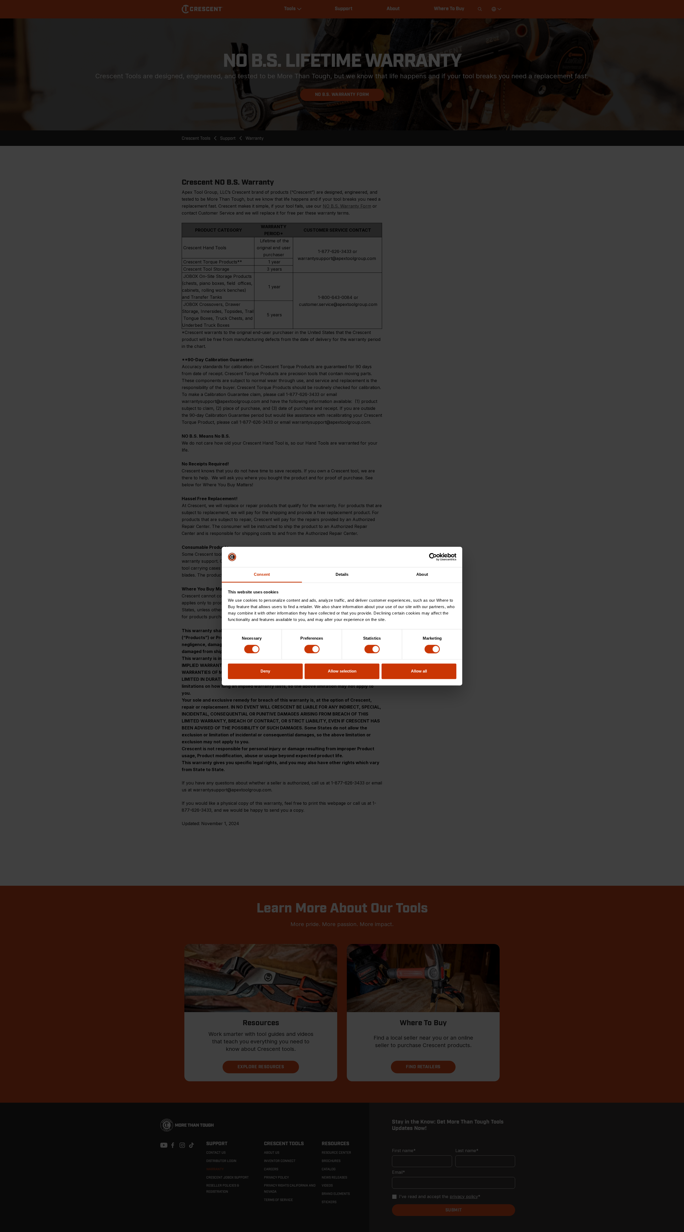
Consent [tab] (262, 574)
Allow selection (342, 671)
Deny (265, 671)
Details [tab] (342, 574)
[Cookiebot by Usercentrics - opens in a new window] (433, 557)
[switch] (312, 649)
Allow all (419, 671)
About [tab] (422, 574)
